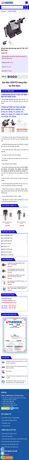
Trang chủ (3, 11)
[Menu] (26, 2)
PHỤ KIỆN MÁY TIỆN (7, 238)
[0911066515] (2, 457)
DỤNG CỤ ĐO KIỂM (7, 252)
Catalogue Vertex (6, 423)
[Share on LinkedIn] (16, 77)
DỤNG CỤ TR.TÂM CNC (8, 254)
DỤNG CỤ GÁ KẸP (12, 11)
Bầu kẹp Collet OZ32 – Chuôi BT (7, 222)
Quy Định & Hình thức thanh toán (10, 447)
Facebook (6, 454)
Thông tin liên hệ (6, 425)
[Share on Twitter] (11, 77)
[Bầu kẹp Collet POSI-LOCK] (21, 215)
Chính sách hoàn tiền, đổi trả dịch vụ (11, 441)
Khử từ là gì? (9, 371)
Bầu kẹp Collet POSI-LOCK (21, 222)
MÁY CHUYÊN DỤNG (7, 249)
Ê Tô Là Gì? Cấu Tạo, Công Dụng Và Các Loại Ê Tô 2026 (16, 376)
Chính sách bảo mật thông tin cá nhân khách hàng (14, 439)
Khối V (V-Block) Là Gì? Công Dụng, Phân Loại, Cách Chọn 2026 (16, 367)
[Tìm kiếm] (25, 7)
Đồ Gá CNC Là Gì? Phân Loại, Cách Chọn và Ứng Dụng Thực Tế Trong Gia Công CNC (16, 381)
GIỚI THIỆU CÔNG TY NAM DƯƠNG (10, 417)
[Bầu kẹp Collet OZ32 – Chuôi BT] (7, 215)
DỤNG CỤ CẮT (6, 246)
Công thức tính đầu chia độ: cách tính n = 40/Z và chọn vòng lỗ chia (16, 362)
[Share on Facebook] (9, 77)
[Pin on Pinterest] (13, 77)
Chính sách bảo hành (7, 436)
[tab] (14, 91)
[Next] (24, 27)
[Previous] (4, 27)
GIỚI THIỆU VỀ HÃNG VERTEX (9, 420)
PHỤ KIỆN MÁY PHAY (8, 235)
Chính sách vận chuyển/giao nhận (10, 444)
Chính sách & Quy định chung (9, 433)
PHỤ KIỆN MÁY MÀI (7, 241)
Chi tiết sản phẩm (8, 91)
